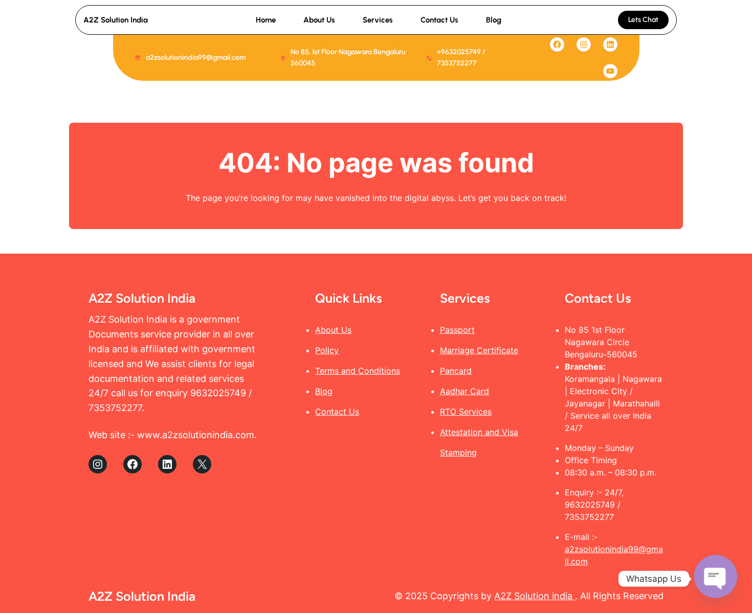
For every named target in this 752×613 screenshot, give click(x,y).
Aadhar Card (464, 391)
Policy (327, 350)
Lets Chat (643, 19)
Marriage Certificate (479, 350)
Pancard (456, 371)
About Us (333, 330)
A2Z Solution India (115, 20)
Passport (457, 330)
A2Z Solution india (534, 596)
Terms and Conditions (357, 371)
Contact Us (337, 411)
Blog (324, 391)
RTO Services (466, 411)
